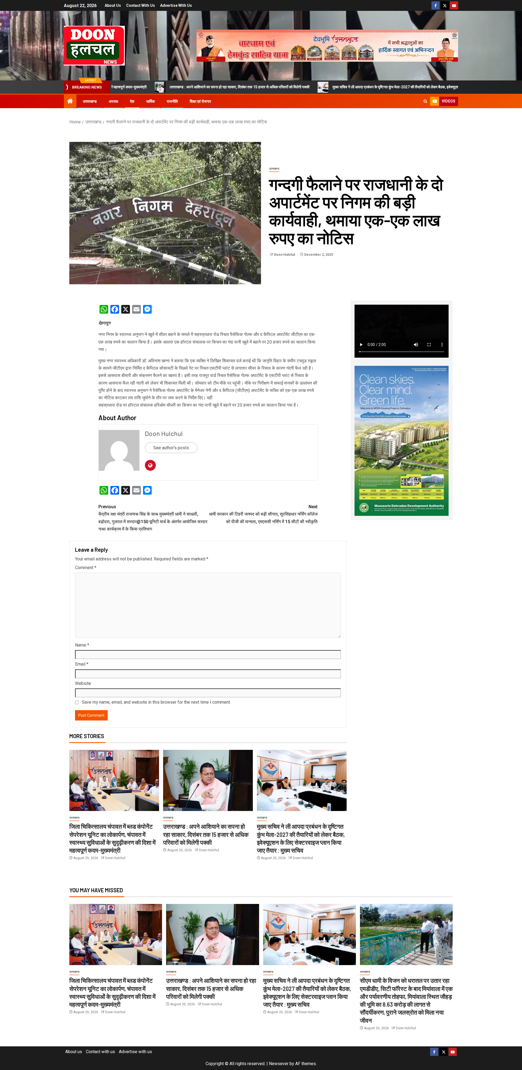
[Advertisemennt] (327, 45)
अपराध (113, 101)
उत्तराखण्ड (90, 101)
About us (113, 5)
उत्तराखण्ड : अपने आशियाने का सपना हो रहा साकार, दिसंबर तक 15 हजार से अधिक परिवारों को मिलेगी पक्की (165, 87)
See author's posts (171, 447)
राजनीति (172, 101)
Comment (85, 567)
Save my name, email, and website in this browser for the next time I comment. (156, 702)
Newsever (278, 1063)
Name (82, 645)
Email (81, 664)
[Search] (425, 101)
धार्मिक (150, 101)
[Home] (70, 101)
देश (132, 101)
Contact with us (140, 5)
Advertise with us (176, 5)
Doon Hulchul (285, 255)
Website (83, 683)
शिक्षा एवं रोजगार (200, 101)
